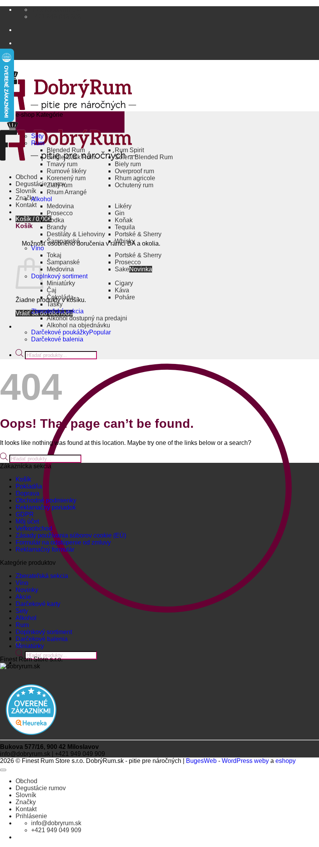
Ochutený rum (134, 185)
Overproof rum (134, 171)
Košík (23, 479)
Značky (26, 802)
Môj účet (27, 521)
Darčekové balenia (57, 339)
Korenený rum (66, 178)
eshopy (285, 760)
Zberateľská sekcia (57, 311)
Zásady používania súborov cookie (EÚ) (71, 535)
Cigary (124, 283)
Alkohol (41, 199)
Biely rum (128, 164)
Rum (37, 143)
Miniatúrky (61, 283)
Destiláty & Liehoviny (76, 234)
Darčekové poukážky (60, 332)
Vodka (55, 220)
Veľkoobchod (34, 528)
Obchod (26, 177)
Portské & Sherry (138, 234)
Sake (122, 269)
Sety (37, 136)
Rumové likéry (66, 171)
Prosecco (60, 213)
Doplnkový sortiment (59, 276)
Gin (119, 213)
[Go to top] (3, 770)
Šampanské (63, 241)
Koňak (124, 220)
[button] (33, 219)
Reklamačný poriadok (46, 507)
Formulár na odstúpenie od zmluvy (63, 542)
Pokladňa (29, 486)
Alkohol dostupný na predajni (87, 318)
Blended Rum (66, 150)
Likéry (123, 206)
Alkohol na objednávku (78, 325)
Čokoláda (60, 297)
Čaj (51, 290)
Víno (37, 248)
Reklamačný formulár (45, 549)
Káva (122, 290)
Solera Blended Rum (144, 157)
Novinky (27, 590)
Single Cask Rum (71, 157)
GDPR (25, 514)
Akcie (23, 597)
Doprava (27, 493)
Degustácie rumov (41, 788)
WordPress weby (245, 760)
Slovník (26, 191)
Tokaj (54, 255)
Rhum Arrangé (67, 192)
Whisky (125, 241)
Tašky (55, 304)
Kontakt (26, 205)
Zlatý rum (59, 185)
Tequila (125, 227)
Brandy (57, 227)
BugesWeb (201, 760)
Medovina (60, 206)
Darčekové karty (38, 604)
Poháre (125, 297)
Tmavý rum (62, 164)
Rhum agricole (135, 178)
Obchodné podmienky (46, 500)
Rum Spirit (129, 150)
